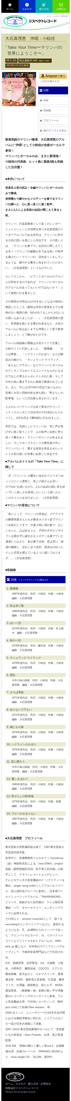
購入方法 (44, 9)
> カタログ (56, 16)
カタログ (27, 9)
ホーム (9, 9)
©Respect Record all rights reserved (20, 1092)
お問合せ (61, 9)
